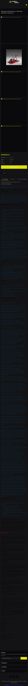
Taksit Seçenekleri (22, 179)
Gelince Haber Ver (14, 167)
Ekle (24, 658)
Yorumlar (12, 179)
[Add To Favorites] (2, 170)
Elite (11, 161)
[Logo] (14, 2)
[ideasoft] (7, 685)
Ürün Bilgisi (5, 179)
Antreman (11, 159)
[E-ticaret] (14, 685)
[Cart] (25, 5)
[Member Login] (14, 5)
